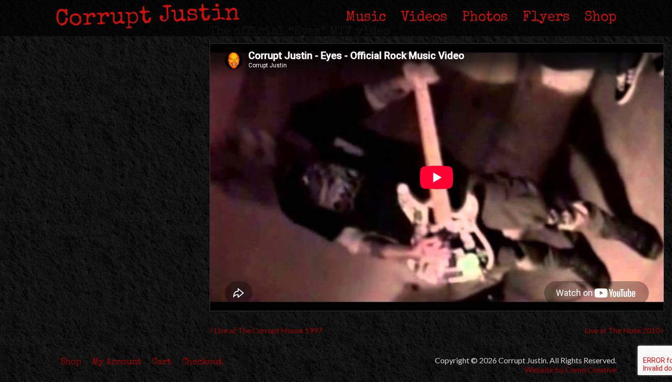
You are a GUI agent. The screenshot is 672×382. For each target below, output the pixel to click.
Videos (424, 18)
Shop (600, 18)
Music (366, 18)
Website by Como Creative (570, 369)
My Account (117, 362)
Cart (162, 362)
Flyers (546, 18)
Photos (485, 18)
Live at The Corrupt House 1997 (267, 330)
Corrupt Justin (147, 17)
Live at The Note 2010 (622, 330)
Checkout (202, 362)
